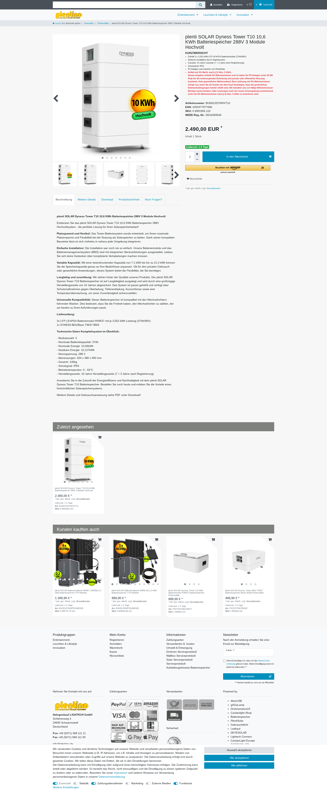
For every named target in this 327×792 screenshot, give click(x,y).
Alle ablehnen (239, 765)
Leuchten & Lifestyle (215, 14)
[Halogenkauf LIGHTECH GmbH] (72, 705)
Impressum (120, 772)
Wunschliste (195, 179)
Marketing (137, 783)
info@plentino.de (63, 743)
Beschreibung (64, 199)
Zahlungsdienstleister (110, 783)
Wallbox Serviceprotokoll (180, 655)
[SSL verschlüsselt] (173, 743)
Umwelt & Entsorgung (179, 647)
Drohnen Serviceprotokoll (181, 651)
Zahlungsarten (175, 639)
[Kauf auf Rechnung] (119, 726)
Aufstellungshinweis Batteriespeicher (188, 667)
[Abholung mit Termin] (174, 715)
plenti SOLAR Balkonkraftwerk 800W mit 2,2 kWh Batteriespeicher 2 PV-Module (134, 591)
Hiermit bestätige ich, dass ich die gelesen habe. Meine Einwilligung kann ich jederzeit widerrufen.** (250, 663)
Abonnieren (247, 676)
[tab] (64, 199)
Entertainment (186, 14)
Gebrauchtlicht (239, 724)
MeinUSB (236, 700)
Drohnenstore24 (240, 708)
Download (107, 199)
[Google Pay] (135, 737)
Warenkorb (116, 647)
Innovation (243, 14)
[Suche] (200, 5)
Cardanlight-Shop (241, 712)
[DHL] (190, 704)
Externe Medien (161, 783)
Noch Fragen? (153, 199)
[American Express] (151, 715)
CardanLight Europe (243, 740)
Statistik (84, 783)
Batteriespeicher (240, 716)
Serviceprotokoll (175, 663)
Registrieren (117, 639)
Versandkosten (213, 188)
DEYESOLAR (239, 732)
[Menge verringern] (197, 159)
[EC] (151, 726)
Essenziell (65, 783)
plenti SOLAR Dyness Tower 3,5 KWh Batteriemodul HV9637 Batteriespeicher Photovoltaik (186, 592)
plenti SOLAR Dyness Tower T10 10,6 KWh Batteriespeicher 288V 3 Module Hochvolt (75, 489)
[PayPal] (119, 704)
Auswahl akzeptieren (239, 750)
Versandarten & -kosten (180, 643)
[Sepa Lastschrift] (135, 704)
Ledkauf (235, 728)
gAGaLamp (237, 704)
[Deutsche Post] (174, 704)
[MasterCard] (135, 715)
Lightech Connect (241, 736)
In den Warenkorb (237, 156)
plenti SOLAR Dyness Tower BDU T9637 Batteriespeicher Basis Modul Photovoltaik (244, 591)
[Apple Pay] (151, 737)
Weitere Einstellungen (66, 787)
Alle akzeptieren (239, 757)
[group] (78, 459)
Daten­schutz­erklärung (112, 776)
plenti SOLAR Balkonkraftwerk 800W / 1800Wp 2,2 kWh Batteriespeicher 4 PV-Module (78, 591)
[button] (227, 169)
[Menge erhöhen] (197, 154)
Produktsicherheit (129, 199)
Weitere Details (87, 199)
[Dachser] (207, 704)
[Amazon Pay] (151, 704)
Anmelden (116, 643)
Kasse (113, 651)
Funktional (185, 783)
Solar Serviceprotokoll (179, 659)
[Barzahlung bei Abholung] (135, 726)
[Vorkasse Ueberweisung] (119, 737)
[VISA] (119, 715)
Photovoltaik (103, 23)
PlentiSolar (237, 720)
